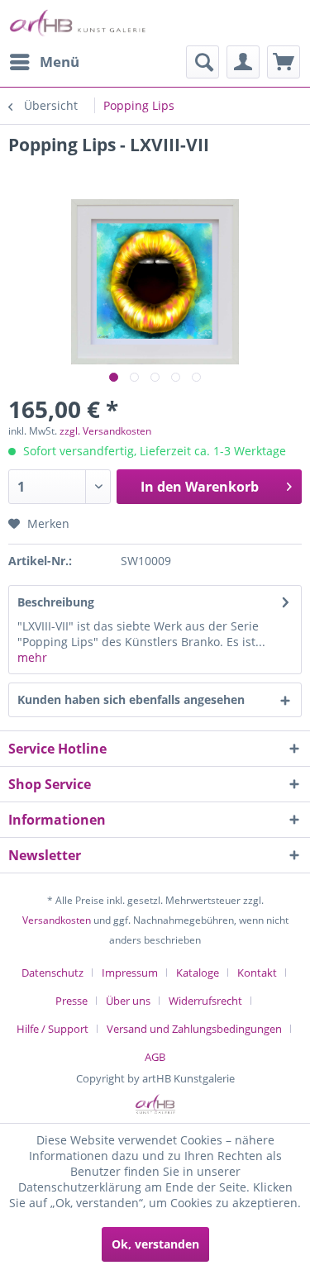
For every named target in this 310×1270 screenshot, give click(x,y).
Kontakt (257, 972)
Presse (71, 1000)
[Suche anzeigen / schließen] (202, 61)
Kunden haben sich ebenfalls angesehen (131, 699)
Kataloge (197, 972)
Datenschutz (52, 972)
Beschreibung (55, 602)
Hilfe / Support (52, 1028)
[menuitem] (44, 61)
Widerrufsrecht (205, 1000)
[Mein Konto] (243, 61)
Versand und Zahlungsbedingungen (194, 1028)
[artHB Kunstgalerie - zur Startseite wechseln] (77, 22)
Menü (59, 61)
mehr (32, 657)
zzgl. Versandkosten (105, 431)
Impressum (130, 972)
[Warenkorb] (283, 61)
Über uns (128, 1000)
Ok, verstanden (155, 1244)
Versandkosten (56, 920)
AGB (155, 1056)
